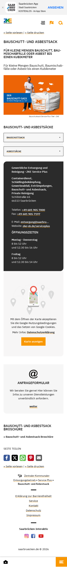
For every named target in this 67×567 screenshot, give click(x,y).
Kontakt (33, 505)
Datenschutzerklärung (40, 332)
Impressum (33, 515)
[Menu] (61, 562)
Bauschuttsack (16, 137)
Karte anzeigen (33, 341)
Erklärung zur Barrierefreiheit (33, 496)
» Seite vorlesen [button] (13, 32)
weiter (33, 406)
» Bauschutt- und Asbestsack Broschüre (28, 436)
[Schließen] (3, 7)
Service (33, 501)
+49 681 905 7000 (33, 210)
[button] (50, 22)
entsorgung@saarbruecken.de (35, 222)
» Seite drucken (34, 32)
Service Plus (45, 480)
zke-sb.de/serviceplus (36, 226)
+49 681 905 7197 (28, 214)
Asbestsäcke (14, 151)
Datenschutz (33, 510)
